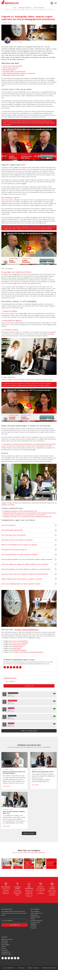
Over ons (3, 948)
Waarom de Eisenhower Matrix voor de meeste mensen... (14, 772)
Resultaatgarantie (5, 952)
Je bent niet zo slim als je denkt (12, 66)
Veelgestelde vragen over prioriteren (13, 75)
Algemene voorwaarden (7, 939)
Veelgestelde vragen (6, 954)
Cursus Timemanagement (27, 629)
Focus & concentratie (39, 7)
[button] (6, 863)
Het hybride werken (35, 922)
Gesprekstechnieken (35, 916)
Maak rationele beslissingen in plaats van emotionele (19, 73)
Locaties (3, 946)
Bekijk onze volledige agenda (29, 730)
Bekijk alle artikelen (29, 833)
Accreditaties (4, 941)
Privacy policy (4, 950)
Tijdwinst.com (11, 967)
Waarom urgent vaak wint (10, 67)
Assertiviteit (33, 926)
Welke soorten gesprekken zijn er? (43, 771)
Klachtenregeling (5, 944)
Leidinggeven (33, 924)
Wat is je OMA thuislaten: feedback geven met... (14, 812)
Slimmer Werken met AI (36, 913)
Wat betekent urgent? (9, 69)
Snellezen (32, 918)
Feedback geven (34, 915)
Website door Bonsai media (48, 967)
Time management (34, 911)
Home (14, 7)
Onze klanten (4, 942)
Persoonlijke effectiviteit (24, 7)
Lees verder (6, 786)
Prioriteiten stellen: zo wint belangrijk (14, 71)
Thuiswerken (33, 927)
